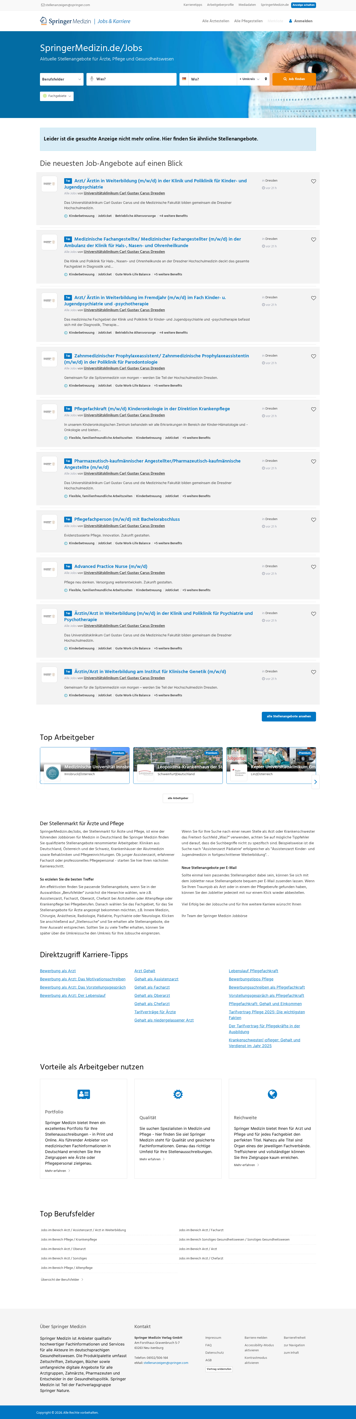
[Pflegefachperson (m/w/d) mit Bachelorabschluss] (49, 522)
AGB (208, 1360)
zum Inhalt (291, 1353)
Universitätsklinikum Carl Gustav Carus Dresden (124, 193)
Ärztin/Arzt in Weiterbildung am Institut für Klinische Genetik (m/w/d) (150, 672)
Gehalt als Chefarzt (152, 1003)
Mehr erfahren (55, 1171)
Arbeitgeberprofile (220, 5)
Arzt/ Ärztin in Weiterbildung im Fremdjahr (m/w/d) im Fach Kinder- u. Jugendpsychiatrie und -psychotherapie (145, 301)
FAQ (208, 1345)
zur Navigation (294, 1345)
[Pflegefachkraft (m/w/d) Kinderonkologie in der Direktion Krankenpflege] (49, 412)
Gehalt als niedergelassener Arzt (164, 1020)
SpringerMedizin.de (275, 5)
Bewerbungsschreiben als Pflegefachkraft (267, 987)
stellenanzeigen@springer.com (67, 5)
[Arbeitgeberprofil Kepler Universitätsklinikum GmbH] (239, 773)
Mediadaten (247, 5)
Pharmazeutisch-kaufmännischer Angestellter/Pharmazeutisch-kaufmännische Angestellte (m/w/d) (152, 464)
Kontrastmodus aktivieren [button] (256, 1360)
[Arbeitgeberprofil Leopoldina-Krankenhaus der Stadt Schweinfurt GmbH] (146, 773)
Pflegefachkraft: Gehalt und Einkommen (265, 1003)
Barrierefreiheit (295, 1338)
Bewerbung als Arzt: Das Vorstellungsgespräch (83, 987)
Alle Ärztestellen (215, 21)
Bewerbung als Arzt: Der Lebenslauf (73, 995)
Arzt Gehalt (144, 970)
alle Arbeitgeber (178, 798)
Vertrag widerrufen (219, 1369)
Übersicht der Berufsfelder (60, 1280)
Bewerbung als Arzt (58, 970)
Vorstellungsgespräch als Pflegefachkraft (266, 995)
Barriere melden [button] (256, 1338)
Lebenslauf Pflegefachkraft (253, 970)
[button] (266, 79)
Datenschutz (214, 1353)
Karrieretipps (193, 5)
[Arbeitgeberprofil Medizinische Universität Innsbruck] (52, 773)
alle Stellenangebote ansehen (289, 716)
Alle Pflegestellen (248, 21)
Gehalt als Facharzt (152, 987)
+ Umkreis (247, 79)
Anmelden (303, 21)
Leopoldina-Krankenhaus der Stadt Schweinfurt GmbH (213, 767)
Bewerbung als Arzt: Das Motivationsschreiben (82, 979)
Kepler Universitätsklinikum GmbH (286, 767)
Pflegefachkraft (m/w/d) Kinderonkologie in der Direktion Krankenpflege (152, 409)
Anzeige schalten (304, 5)
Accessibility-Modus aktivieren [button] (259, 1348)
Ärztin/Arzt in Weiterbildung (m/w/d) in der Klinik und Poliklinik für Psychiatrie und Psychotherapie (158, 617)
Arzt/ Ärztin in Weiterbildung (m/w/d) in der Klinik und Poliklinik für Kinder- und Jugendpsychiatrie (155, 184)
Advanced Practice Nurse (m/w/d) (110, 567)
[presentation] (316, 782)
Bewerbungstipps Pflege (251, 979)
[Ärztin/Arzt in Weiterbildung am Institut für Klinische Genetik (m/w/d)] (49, 675)
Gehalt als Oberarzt (152, 995)
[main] (178, 670)
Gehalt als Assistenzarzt (156, 979)
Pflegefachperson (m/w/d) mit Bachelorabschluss (127, 519)
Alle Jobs (70, 193)
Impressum (213, 1338)
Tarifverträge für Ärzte (155, 1011)
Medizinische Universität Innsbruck (100, 767)
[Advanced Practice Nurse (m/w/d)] (49, 569)
